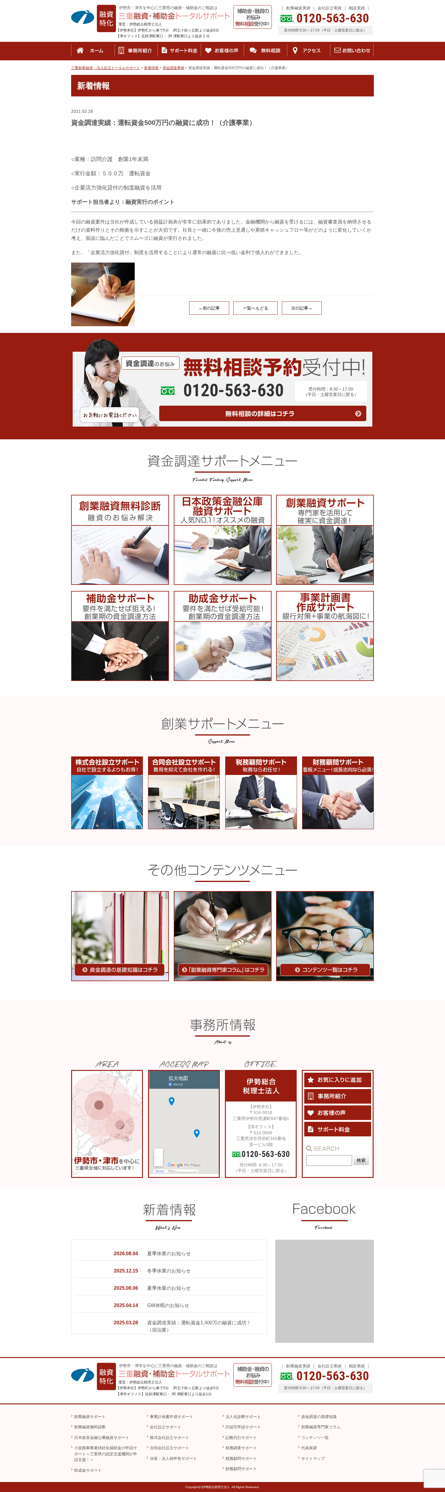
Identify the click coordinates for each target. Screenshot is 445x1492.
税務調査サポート (241, 1448)
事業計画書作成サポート (171, 1416)
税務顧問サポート (241, 1458)
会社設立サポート (165, 1427)
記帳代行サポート (241, 1437)
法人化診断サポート (243, 1416)
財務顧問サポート (241, 1469)
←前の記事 (209, 308)
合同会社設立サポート (169, 1448)
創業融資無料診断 (90, 1427)
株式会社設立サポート (169, 1437)
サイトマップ (313, 1458)
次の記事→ (301, 308)
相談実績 (357, 8)
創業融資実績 (298, 8)
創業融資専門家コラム (321, 1427)
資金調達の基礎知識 (319, 1416)
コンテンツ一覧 (315, 1437)
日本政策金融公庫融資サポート (101, 1437)
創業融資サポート (90, 1416)
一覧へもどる (255, 308)
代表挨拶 (309, 1448)
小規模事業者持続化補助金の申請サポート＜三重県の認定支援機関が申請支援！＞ (105, 1454)
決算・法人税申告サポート (173, 1458)
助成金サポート (88, 1470)
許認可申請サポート (243, 1427)
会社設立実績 (330, 8)
